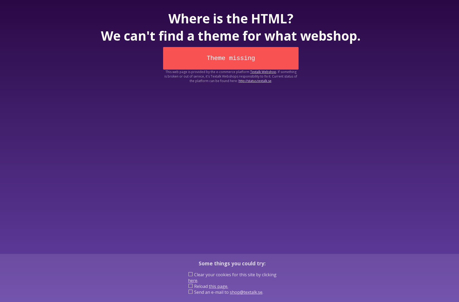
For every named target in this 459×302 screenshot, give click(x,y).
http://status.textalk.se (255, 81)
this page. (218, 286)
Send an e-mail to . (228, 292)
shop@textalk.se (246, 292)
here (192, 280)
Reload (210, 286)
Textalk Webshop (263, 72)
